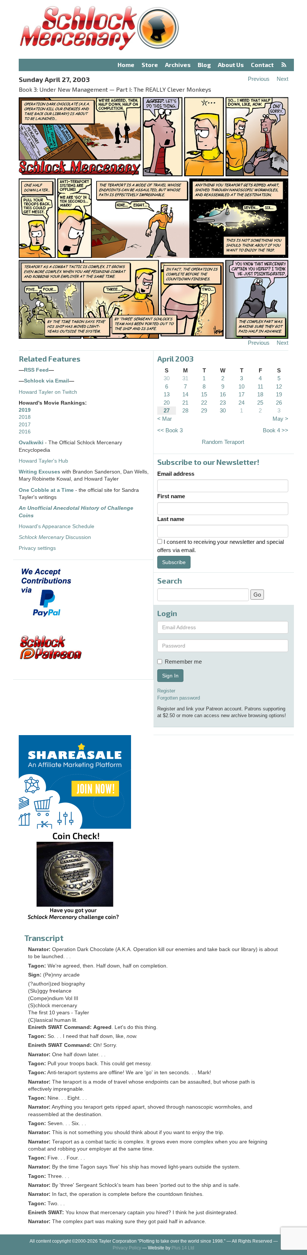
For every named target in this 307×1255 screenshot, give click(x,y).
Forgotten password (178, 698)
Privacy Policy (127, 1248)
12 (279, 386)
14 (185, 394)
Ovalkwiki (32, 442)
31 (185, 378)
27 (167, 410)
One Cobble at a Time (46, 490)
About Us (231, 64)
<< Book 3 (170, 430)
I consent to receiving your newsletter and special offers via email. (220, 546)
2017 (25, 424)
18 (260, 394)
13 (167, 394)
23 (223, 402)
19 (279, 394)
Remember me (183, 661)
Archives (178, 64)
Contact (262, 64)
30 (167, 378)
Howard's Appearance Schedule (56, 526)
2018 (25, 417)
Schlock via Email (46, 381)
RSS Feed (36, 370)
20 (167, 402)
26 (279, 402)
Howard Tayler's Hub (43, 461)
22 (204, 402)
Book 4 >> (275, 430)
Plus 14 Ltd (182, 1248)
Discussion (55, 537)
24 (241, 402)
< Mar (164, 418)
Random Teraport (223, 442)
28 (185, 410)
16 (223, 394)
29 (204, 410)
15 (204, 394)
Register (166, 691)
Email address (175, 473)
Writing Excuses (39, 472)
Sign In (170, 676)
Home (126, 64)
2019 (25, 410)
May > (280, 418)
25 (260, 402)
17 (241, 394)
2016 (25, 432)
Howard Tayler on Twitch (48, 392)
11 (260, 386)
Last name (170, 519)
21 (185, 402)
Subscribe (174, 562)
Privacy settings (37, 548)
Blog (204, 64)
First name (171, 496)
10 (241, 386)
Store (150, 64)
